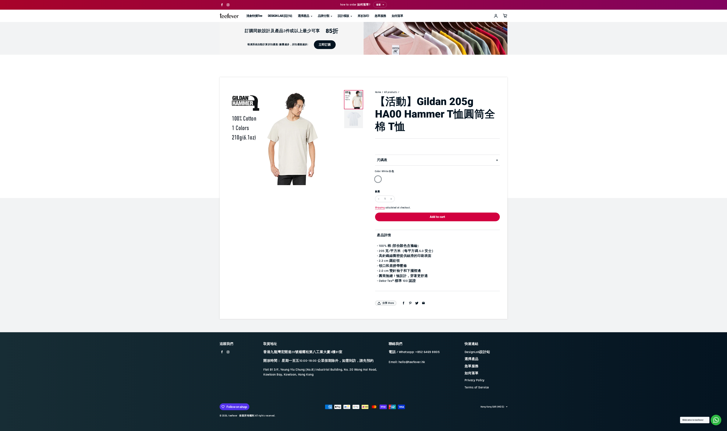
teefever (233, 415)
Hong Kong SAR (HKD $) (492, 406)
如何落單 (397, 16)
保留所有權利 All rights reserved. (257, 415)
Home (378, 92)
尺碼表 (382, 160)
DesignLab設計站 (477, 352)
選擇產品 (304, 16)
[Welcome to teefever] (716, 420)
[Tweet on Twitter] (416, 303)
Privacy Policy (474, 380)
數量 (377, 191)
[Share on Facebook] (403, 303)
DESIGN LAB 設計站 (280, 16)
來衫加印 (363, 16)
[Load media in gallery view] (353, 99)
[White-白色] (378, 179)
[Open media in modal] (359, 94)
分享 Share (388, 303)
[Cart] (505, 16)
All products (390, 92)
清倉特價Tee (254, 16)
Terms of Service (477, 387)
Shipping (380, 207)
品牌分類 (324, 16)
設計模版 (344, 16)
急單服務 (380, 16)
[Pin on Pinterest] (410, 303)
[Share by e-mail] (423, 303)
